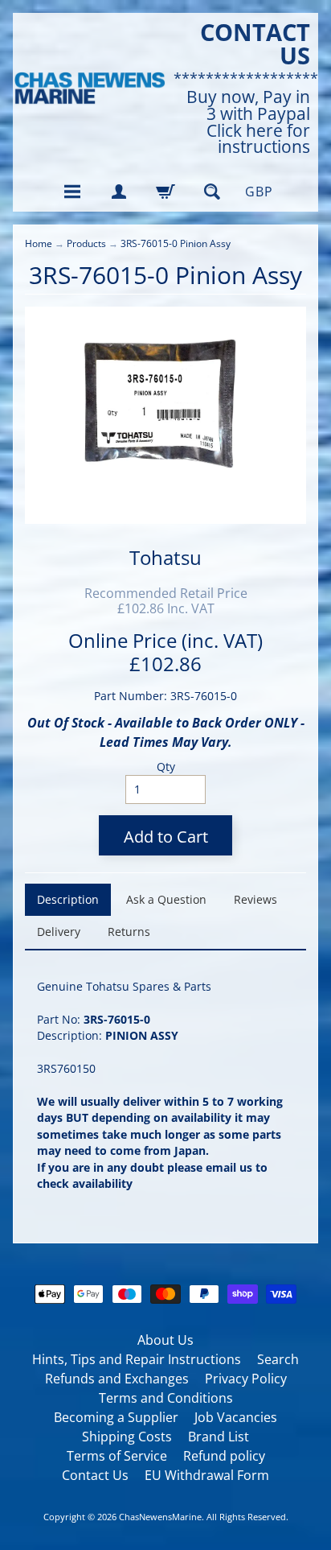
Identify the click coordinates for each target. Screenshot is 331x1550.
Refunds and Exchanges (117, 1378)
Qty (166, 766)
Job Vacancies (235, 1417)
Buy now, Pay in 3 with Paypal (248, 105)
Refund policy (224, 1456)
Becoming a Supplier (116, 1417)
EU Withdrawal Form (207, 1475)
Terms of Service (117, 1456)
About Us (165, 1340)
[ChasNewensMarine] (89, 88)
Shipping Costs (127, 1436)
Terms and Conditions (166, 1398)
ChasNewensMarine (160, 1517)
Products (86, 243)
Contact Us (95, 1475)
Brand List (218, 1436)
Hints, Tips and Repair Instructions (136, 1359)
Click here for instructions (258, 139)
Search (278, 1359)
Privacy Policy (246, 1378)
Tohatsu (165, 557)
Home (38, 243)
